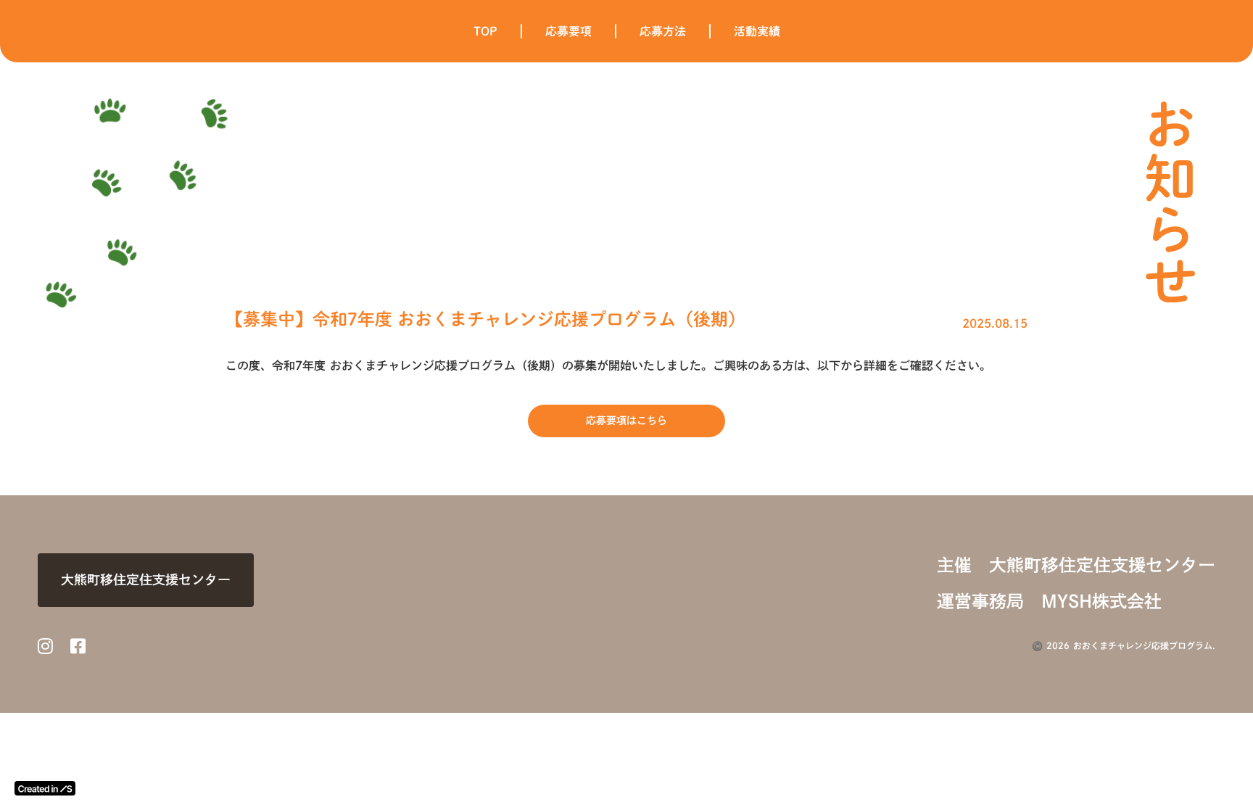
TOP (485, 31)
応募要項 (568, 31)
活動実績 (757, 31)
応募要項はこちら (626, 421)
